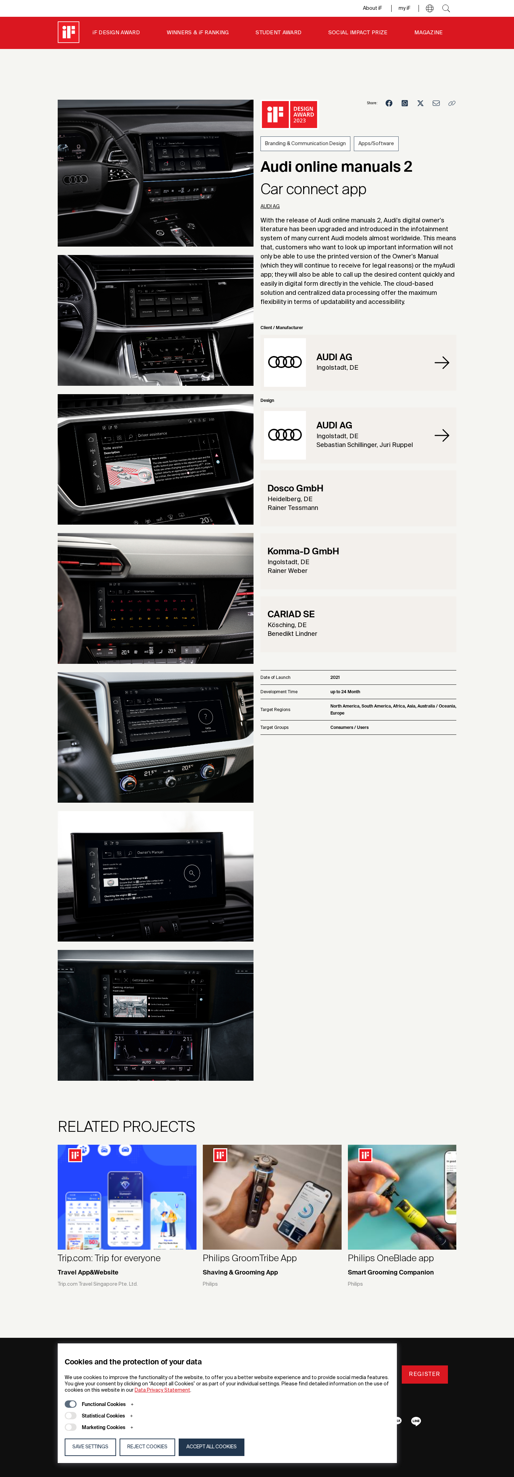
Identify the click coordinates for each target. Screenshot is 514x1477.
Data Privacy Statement (162, 1390)
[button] (429, 8)
